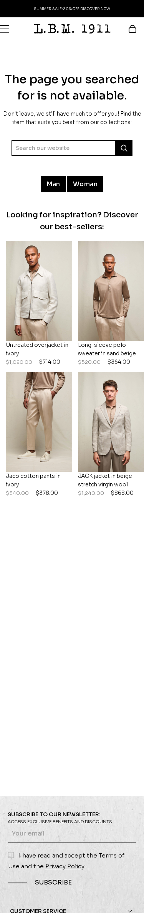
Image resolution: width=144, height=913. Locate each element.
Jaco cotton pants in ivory (33, 484)
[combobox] (72, 148)
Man (53, 184)
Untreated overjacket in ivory (37, 353)
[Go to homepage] (72, 28)
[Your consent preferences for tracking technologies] (130, 899)
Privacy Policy (64, 866)
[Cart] (136, 29)
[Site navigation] (4, 29)
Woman (85, 184)
